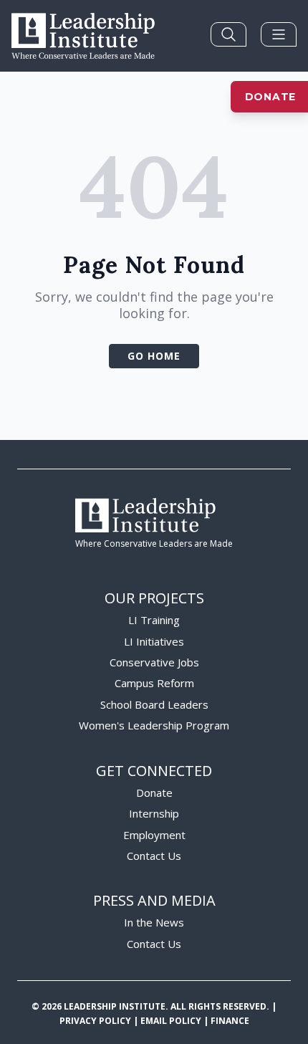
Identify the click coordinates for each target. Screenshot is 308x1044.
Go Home (154, 356)
